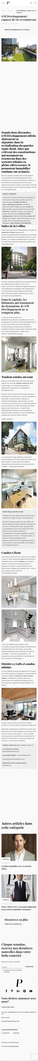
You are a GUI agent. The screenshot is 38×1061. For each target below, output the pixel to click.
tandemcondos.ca (27, 745)
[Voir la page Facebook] (6, 991)
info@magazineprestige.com (10, 1021)
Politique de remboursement (10, 1046)
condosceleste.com (23, 755)
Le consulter (5, 1033)
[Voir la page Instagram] (24, 991)
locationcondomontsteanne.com (14, 759)
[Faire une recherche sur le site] (35, 3)
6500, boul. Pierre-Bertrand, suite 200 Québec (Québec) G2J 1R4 (19, 1013)
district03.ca (7, 765)
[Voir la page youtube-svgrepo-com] (31, 991)
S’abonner (16, 1033)
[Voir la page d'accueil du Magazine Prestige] (19, 983)
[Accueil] (8, 2)
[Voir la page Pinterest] (12, 991)
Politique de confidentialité (10, 1042)
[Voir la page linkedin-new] (18, 991)
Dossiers (11, 10)
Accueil (4, 10)
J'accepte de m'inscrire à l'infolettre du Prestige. (13, 971)
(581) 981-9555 (5, 1017)
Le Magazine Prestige (9, 1030)
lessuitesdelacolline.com (11, 751)
